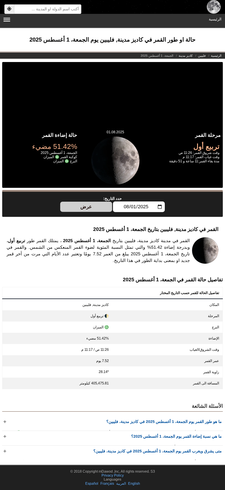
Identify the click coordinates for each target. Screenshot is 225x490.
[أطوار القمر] (214, 7)
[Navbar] (7, 20)
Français (107, 483)
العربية (121, 483)
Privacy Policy (113, 475)
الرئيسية (215, 19)
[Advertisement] (112, 93)
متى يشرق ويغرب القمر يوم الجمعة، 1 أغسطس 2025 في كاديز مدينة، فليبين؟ (157, 451)
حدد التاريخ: (112, 198)
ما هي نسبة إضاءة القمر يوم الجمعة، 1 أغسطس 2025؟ (176, 436)
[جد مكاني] (9, 9)
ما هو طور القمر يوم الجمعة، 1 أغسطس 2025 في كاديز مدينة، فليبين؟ (164, 421)
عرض (86, 206)
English (134, 483)
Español (91, 483)
